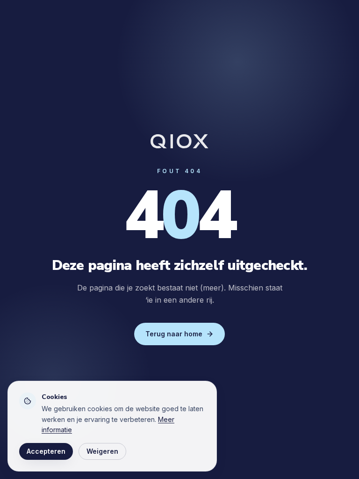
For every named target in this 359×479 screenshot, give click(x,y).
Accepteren (46, 451)
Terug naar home (173, 334)
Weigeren (102, 451)
